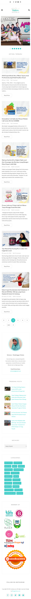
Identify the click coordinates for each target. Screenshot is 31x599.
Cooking (21, 466)
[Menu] (10, 2)
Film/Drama (14, 472)
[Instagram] (20, 2)
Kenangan (15, 479)
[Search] (29, 10)
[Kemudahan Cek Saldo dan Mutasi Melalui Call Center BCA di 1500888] (15, 109)
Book (14, 466)
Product (7, 486)
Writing (19, 493)
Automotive (17, 462)
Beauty (7, 466)
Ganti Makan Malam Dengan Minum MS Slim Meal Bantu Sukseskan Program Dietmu (18, 406)
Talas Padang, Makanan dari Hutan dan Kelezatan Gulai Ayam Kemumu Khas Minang (18, 397)
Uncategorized (8, 493)
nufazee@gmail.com (15, 371)
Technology (8, 489)
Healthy (7, 479)
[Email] (23, 595)
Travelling (17, 489)
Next (13, 325)
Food (15, 476)
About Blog (8, 462)
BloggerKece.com (16, 591)
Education (7, 469)
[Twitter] (16, 2)
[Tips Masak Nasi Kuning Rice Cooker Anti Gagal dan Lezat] (15, 238)
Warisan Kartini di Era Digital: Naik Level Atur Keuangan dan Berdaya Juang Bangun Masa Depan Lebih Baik (15, 162)
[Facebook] (14, 2)
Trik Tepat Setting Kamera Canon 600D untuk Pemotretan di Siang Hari (18, 389)
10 (17, 253)
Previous (4, 320)
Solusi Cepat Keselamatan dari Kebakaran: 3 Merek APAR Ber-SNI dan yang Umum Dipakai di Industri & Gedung (15, 292)
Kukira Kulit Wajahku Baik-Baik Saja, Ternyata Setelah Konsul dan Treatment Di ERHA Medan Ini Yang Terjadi (18, 424)
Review (15, 486)
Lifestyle (7, 483)
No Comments (16, 166)
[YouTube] (18, 2)
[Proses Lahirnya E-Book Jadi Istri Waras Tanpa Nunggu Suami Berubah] (15, 195)
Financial (7, 476)
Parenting (16, 483)
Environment (17, 469)
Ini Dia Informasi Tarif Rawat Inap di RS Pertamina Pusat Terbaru (19, 414)
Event (6, 472)
